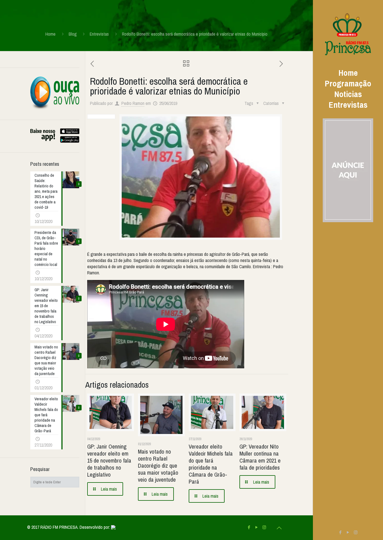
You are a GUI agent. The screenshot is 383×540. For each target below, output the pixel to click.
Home (50, 34)
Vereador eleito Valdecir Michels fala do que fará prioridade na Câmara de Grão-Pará (211, 464)
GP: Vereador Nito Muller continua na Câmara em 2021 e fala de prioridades (260, 457)
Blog (73, 34)
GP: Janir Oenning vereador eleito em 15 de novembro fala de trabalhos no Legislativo (109, 460)
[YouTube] (348, 532)
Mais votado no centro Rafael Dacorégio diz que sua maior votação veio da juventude (158, 465)
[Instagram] (356, 532)
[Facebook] (340, 532)
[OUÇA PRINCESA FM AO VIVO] (54, 108)
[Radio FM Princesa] (348, 33)
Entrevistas (99, 34)
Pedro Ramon (132, 103)
